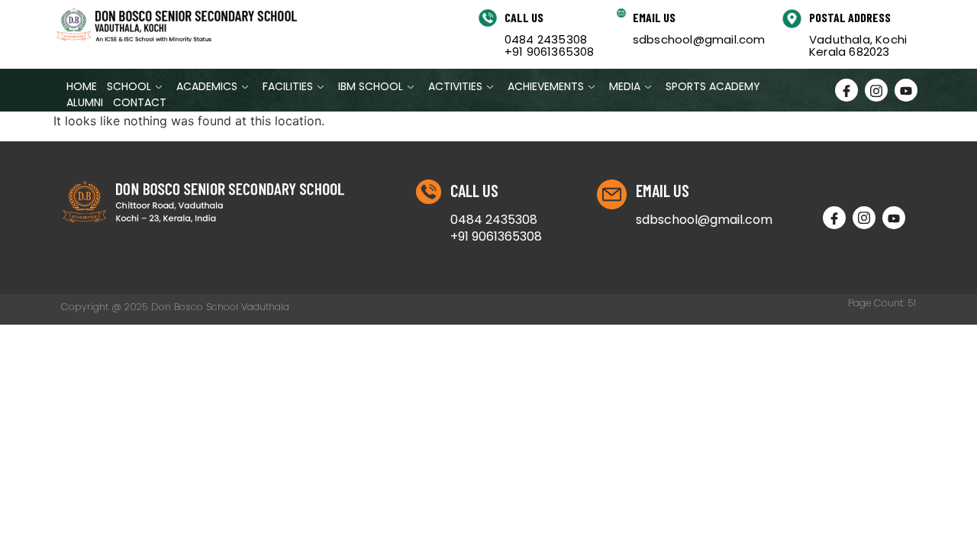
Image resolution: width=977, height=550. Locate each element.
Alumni (84, 102)
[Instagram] (876, 90)
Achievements (546, 86)
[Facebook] (846, 90)
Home (81, 86)
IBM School (370, 86)
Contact (139, 102)
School (129, 86)
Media (624, 86)
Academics (206, 86)
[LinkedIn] (906, 90)
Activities (455, 86)
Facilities (288, 86)
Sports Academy (713, 86)
